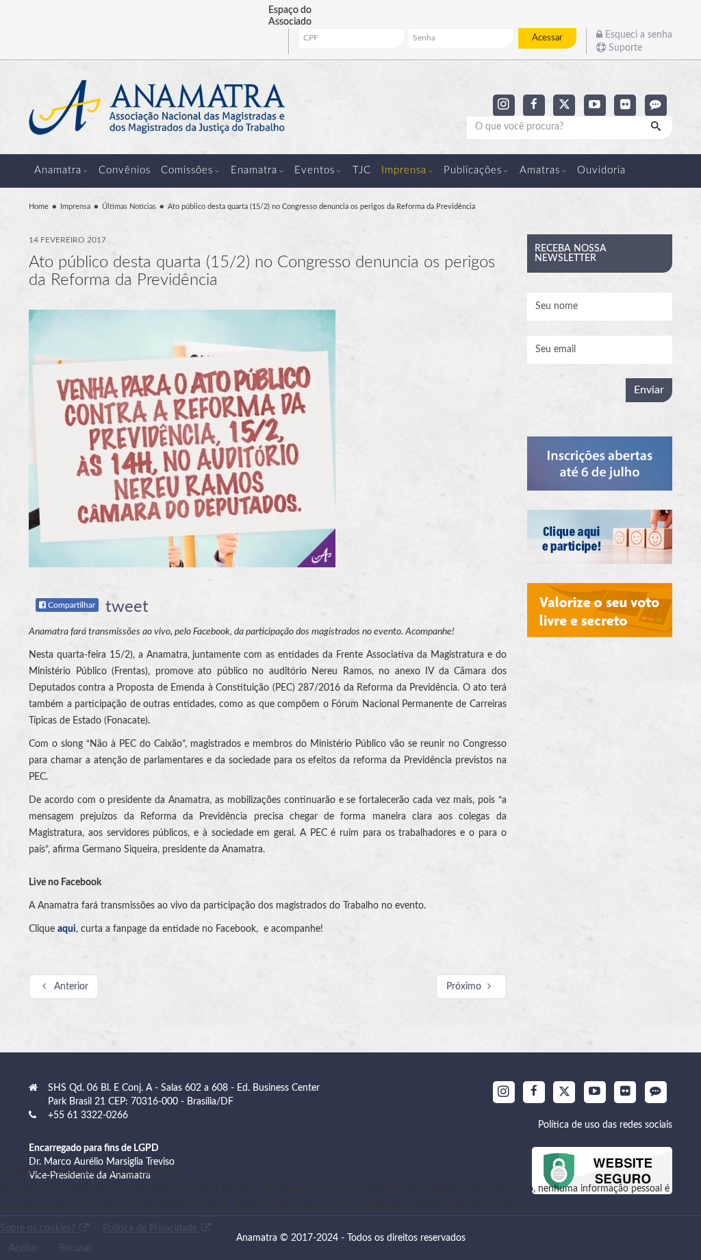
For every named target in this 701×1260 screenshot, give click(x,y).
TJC (362, 170)
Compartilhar (70, 605)
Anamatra (57, 170)
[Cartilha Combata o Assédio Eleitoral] (600, 610)
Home (39, 206)
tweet (127, 607)
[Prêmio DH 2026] (600, 463)
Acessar (547, 38)
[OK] (657, 127)
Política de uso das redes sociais (605, 1125)
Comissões (187, 170)
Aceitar (23, 1248)
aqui (67, 929)
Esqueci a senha (637, 35)
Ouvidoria (601, 170)
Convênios (125, 170)
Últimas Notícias (129, 206)
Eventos (314, 170)
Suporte (624, 48)
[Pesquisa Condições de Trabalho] (600, 537)
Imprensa (403, 170)
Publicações (473, 170)
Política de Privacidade (151, 1228)
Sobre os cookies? (39, 1228)
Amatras (540, 170)
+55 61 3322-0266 (88, 1115)
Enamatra (254, 170)
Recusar (75, 1248)
